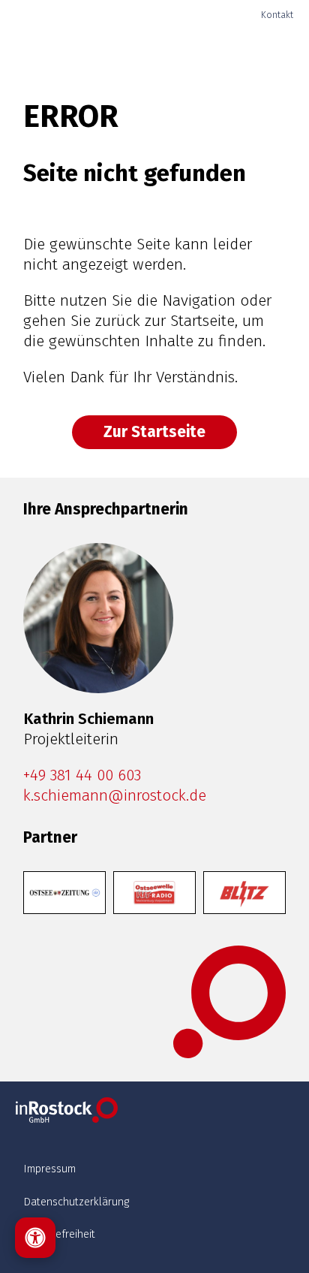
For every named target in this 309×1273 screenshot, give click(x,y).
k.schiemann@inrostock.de (114, 795)
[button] (261, 52)
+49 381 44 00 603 (82, 775)
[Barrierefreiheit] (35, 1237)
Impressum (49, 1168)
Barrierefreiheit (59, 1234)
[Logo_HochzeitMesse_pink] (65, 52)
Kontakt (277, 14)
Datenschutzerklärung (76, 1201)
